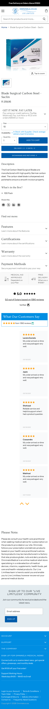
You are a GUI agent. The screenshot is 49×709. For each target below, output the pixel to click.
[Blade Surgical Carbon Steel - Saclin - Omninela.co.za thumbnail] (6, 83)
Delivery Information (30, 697)
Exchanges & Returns (10, 697)
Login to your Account (10, 691)
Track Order (6, 694)
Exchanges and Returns (24, 155)
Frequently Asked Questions (24, 700)
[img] (9, 323)
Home (4, 27)
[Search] (44, 19)
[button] (22, 504)
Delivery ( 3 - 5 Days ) (24, 148)
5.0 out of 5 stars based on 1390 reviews (24, 299)
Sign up (11, 619)
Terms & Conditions (31, 691)
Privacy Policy (19, 694)
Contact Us (5, 700)
